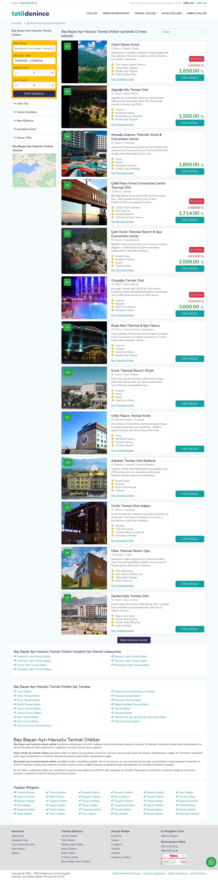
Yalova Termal (132, 329)
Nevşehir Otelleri (123, 801)
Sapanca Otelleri (26, 796)
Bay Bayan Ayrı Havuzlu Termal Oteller (46, 23)
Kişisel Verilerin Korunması (127, 873)
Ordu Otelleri (89, 813)
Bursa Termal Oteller (28, 700)
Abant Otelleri (57, 805)
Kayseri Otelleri (155, 805)
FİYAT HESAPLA (34, 93)
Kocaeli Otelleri (122, 809)
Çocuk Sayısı (20, 80)
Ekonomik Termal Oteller (128, 700)
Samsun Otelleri (91, 801)
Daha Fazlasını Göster (134, 640)
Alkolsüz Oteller (123, 713)
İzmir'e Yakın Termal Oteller (32, 665)
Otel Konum (19, 43)
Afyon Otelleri (57, 813)
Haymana (130, 143)
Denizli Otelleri (188, 805)
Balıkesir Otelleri (26, 801)
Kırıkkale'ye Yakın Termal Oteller (132, 665)
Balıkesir (119, 464)
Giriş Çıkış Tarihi (21, 55)
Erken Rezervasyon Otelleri (76, 861)
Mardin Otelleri (188, 809)
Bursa (117, 48)
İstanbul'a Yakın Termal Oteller (34, 656)
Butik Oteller (68, 853)
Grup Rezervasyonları (23, 844)
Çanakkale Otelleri (124, 805)
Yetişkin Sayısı (21, 67)
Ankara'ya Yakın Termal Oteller (34, 660)
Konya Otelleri (154, 809)
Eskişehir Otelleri (26, 809)
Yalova (118, 329)
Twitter (115, 840)
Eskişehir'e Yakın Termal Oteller (34, 669)
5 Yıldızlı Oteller (69, 857)
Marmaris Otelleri (123, 792)
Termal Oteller (122, 708)
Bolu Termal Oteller (27, 717)
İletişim (15, 853)
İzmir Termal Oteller (27, 721)
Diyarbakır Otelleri (189, 813)
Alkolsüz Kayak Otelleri (127, 721)
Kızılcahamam (132, 240)
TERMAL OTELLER (145, 13)
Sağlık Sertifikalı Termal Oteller (132, 704)
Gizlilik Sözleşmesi (178, 873)
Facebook (116, 836)
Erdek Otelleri (24, 813)
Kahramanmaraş (123, 419)
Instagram (116, 844)
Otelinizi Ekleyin (169, 836)
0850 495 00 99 (169, 850)
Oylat (135, 48)
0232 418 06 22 (169, 846)
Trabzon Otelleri (58, 801)
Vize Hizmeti (18, 848)
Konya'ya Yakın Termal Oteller (131, 660)
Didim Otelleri (57, 796)
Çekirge (127, 191)
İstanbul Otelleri (91, 792)
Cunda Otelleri (187, 796)
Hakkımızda (18, 836)
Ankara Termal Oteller (29, 713)
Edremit (130, 464)
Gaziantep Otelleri (92, 809)
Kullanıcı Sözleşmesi (154, 873)
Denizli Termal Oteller (29, 704)
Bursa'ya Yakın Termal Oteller (131, 656)
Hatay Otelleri (57, 809)
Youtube (115, 848)
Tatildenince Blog (120, 857)
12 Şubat (139, 419)
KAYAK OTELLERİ (171, 13)
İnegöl (126, 48)
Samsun (118, 554)
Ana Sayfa (17, 23)
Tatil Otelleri (68, 840)
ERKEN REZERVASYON (116, 13)
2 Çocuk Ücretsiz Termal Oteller (34, 725)
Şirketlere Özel (20, 840)
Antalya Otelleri (25, 792)
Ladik (128, 554)
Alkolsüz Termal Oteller (127, 695)
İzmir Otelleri (186, 792)
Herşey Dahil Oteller (72, 844)
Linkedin (115, 853)
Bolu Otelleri (24, 805)
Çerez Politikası (198, 873)
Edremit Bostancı (146, 464)
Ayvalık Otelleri (155, 796)
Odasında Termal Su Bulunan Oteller (135, 691)
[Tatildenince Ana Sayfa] (30, 13)
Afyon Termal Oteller (28, 695)
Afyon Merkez (130, 93)
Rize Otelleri (121, 813)
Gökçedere (148, 329)
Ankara (118, 143)
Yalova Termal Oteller (29, 708)
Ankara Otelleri (58, 792)
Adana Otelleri (155, 801)
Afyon (117, 93)
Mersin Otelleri (90, 805)
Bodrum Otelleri (155, 792)
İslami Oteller (24, 691)
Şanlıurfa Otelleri (189, 801)
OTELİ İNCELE (189, 77)
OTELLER (92, 13)
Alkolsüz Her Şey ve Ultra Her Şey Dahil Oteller (141, 717)
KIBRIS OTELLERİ (197, 13)
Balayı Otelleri (69, 848)
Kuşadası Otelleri (91, 796)
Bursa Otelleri (122, 796)
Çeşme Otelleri (155, 813)
